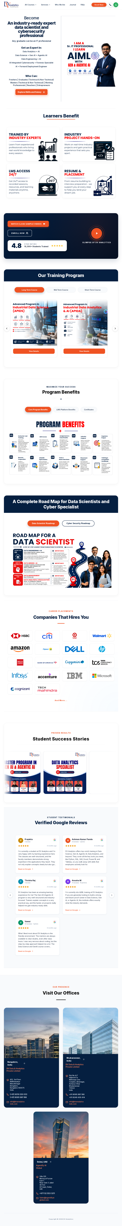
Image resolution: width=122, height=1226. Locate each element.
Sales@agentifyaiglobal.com (47, 1199)
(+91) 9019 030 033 (18, 1094)
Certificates (89, 409)
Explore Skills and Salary (31, 92)
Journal (73, 5)
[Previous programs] (7, 328)
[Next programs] (115, 328)
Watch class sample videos (26, 224)
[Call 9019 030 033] (110, 4)
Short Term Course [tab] (93, 290)
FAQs (83, 5)
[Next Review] (111, 895)
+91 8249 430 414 (77, 1097)
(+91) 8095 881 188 (18, 1097)
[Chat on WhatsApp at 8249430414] (115, 4)
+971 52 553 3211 (47, 1193)
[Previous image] (69, 61)
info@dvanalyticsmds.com (17, 1103)
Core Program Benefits (38, 409)
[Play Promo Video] (96, 233)
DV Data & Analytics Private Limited (15, 1069)
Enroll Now (99, 5)
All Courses (29, 5)
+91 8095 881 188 (76, 1094)
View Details (34, 351)
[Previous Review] (10, 895)
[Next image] (111, 61)
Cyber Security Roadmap (78, 523)
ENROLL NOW (18, 233)
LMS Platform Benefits (65, 409)
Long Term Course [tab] (29, 290)
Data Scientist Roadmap (43, 523)
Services (44, 5)
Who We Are (60, 5)
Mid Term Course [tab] (61, 290)
